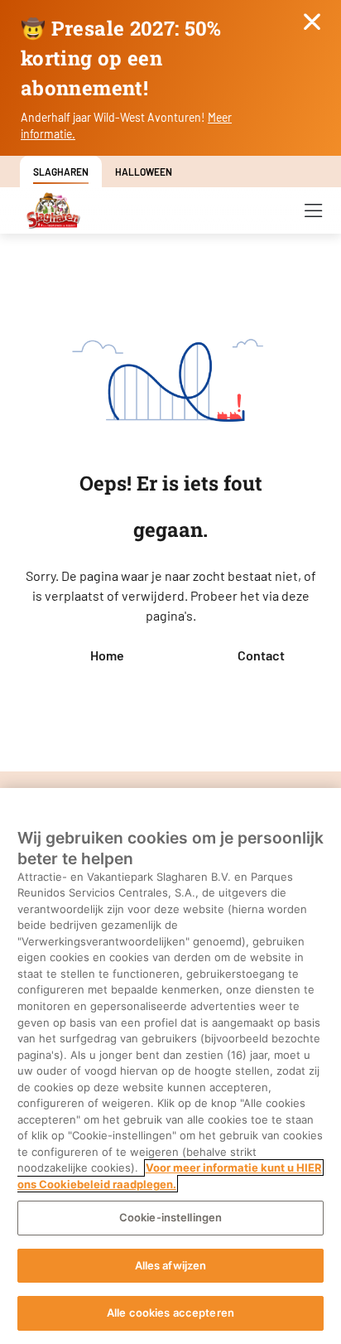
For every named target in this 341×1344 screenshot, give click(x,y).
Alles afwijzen (171, 1265)
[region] (170, 1066)
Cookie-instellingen (170, 1217)
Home (107, 655)
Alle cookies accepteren (170, 1312)
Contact (261, 655)
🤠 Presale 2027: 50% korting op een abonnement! (121, 58)
